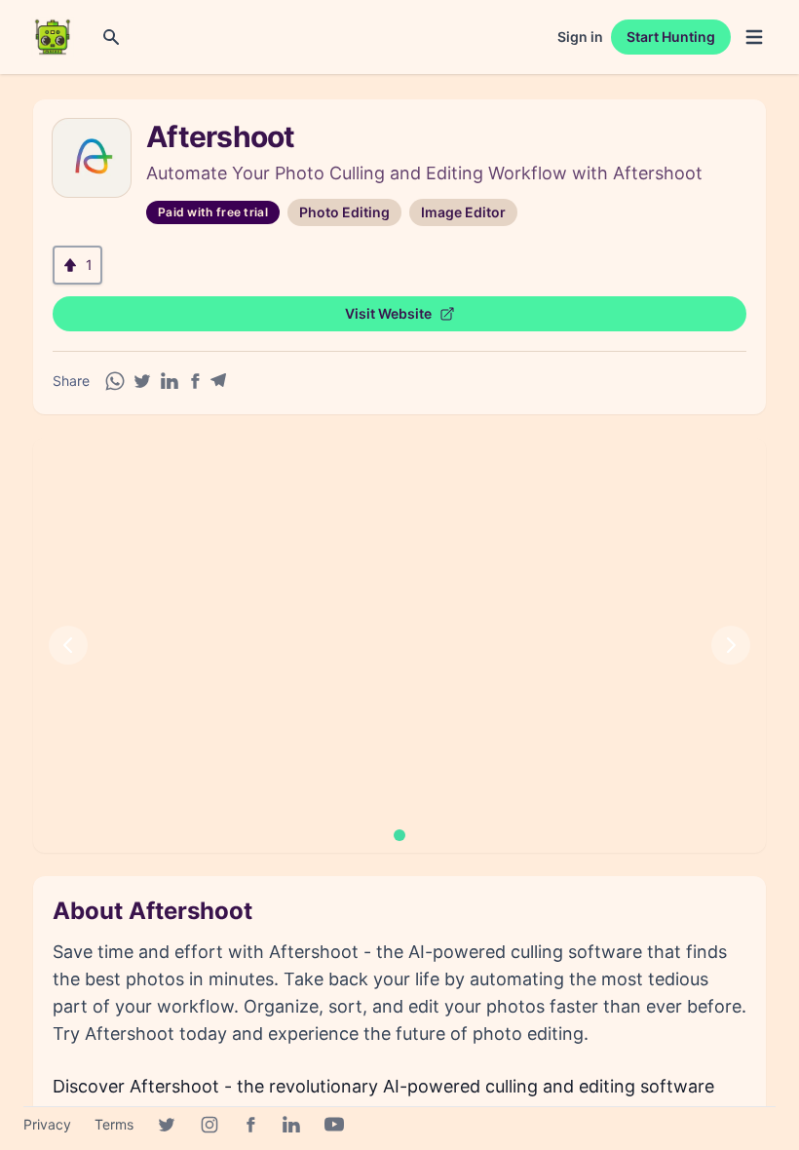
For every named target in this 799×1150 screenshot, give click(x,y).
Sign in (580, 36)
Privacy (47, 1124)
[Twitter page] (166, 1124)
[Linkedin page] (291, 1124)
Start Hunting (671, 36)
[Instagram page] (209, 1124)
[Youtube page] (334, 1124)
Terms (114, 1124)
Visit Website (388, 313)
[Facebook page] (250, 1124)
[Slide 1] (399, 835)
